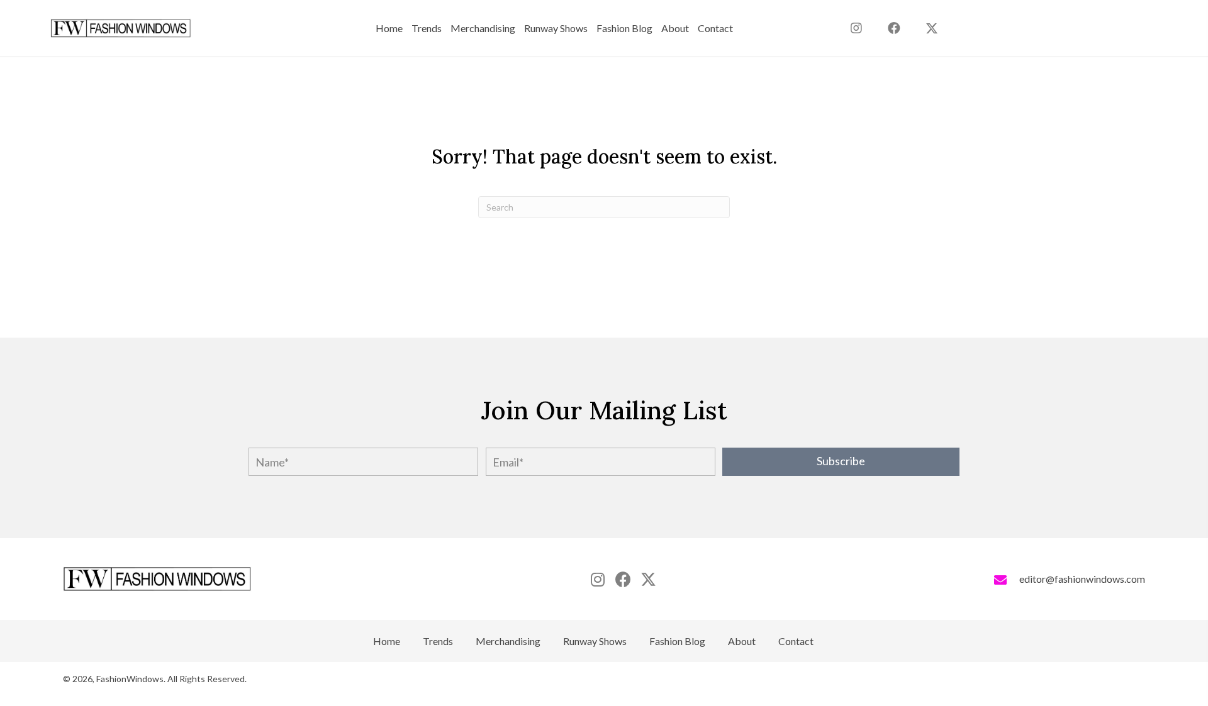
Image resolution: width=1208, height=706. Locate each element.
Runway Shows (595, 641)
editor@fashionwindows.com (1082, 579)
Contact (796, 641)
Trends (438, 641)
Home (386, 641)
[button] (932, 28)
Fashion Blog (677, 641)
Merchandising (508, 641)
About (742, 641)
